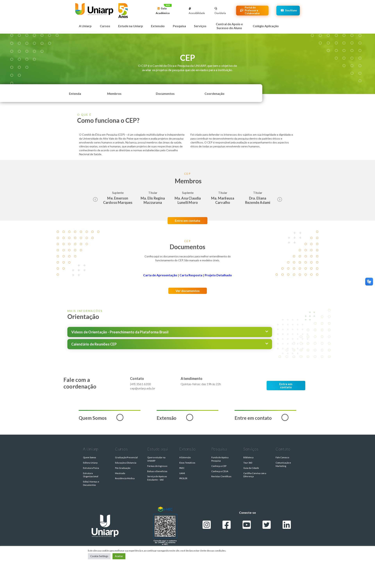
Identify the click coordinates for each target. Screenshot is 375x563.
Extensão (158, 26)
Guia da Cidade (251, 468)
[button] (75, 94)
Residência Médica (125, 478)
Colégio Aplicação (266, 26)
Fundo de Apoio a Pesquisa (220, 459)
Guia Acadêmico (163, 11)
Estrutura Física (91, 468)
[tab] (169, 332)
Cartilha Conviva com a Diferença (254, 475)
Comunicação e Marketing (283, 464)
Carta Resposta (190, 275)
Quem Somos (89, 457)
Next (279, 199)
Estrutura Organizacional (90, 475)
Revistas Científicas (221, 476)
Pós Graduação (122, 468)
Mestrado (120, 473)
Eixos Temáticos (187, 462)
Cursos (105, 26)
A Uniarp (85, 26)
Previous (95, 199)
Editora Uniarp (90, 462)
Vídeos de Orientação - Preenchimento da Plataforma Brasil (120, 332)
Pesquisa (179, 26)
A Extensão (185, 457)
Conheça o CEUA (219, 471)
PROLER (183, 478)
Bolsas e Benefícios (157, 471)
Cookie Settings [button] (99, 556)
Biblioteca (248, 457)
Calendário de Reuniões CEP (94, 344)
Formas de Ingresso (157, 466)
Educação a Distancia (125, 462)
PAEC (182, 468)
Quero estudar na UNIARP (156, 459)
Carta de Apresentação (160, 275)
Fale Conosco (282, 457)
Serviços (200, 26)
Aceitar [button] (119, 556)
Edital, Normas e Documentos (91, 483)
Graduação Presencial (126, 457)
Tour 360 (247, 462)
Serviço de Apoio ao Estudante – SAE (157, 478)
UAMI (182, 473)
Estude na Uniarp (130, 26)
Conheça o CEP (218, 466)
